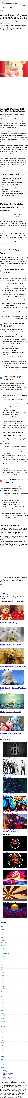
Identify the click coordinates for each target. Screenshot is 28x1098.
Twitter (1, 597)
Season (2, 1051)
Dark (2, 969)
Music (2, 1024)
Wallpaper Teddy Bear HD (10, 712)
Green (2, 999)
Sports (2, 1056)
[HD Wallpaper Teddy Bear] (14, 69)
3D (2, 926)
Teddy (4, 593)
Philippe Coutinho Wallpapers (11, 831)
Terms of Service (7, 1078)
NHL (2, 1032)
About (4, 1070)
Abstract (3, 929)
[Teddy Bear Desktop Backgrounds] (12, 663)
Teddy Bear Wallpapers (16, 21)
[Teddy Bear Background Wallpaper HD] (12, 684)
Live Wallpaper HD (23, 5)
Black (2, 948)
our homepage (20, 162)
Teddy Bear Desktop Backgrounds (13, 666)
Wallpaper (5, 594)
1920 (4, 589)
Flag (2, 980)
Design (2, 972)
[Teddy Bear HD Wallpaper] (12, 619)
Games (2, 994)
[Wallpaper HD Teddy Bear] (12, 641)
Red (2, 1048)
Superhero (3, 1059)
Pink (2, 1037)
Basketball (3, 945)
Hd (3, 591)
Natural (3, 1026)
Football (6, 759)
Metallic (3, 1013)
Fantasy (3, 978)
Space (2, 1053)
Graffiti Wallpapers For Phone (11, 813)
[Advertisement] (14, 46)
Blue (2, 951)
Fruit (2, 991)
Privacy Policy (6, 1074)
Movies (3, 1021)
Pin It (23, 597)
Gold (2, 997)
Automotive (4, 942)
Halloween (3, 1002)
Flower (2, 983)
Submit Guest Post (7, 7)
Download (2, 598)
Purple (2, 1043)
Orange (3, 1034)
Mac (2, 1010)
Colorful (3, 959)
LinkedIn (19, 597)
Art (2, 937)
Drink (2, 975)
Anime (2, 934)
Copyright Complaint (8, 1073)
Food (2, 986)
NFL (2, 1029)
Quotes (2, 1045)
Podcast (3, 1040)
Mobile (2, 1015)
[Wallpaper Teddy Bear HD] (12, 708)
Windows (3, 1064)
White (2, 1061)
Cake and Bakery (5, 953)
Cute (2, 967)
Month (2, 1018)
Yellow (2, 1067)
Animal (3, 932)
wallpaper (15, 131)
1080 (4, 587)
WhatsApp (10, 597)
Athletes (3, 940)
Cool (2, 964)
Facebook (5, 597)
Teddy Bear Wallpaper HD (10, 733)
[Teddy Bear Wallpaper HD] (12, 730)
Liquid (2, 1007)
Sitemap (5, 1075)
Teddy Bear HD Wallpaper (10, 623)
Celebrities (3, 956)
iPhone (6, 795)
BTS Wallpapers (8, 777)
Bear (4, 590)
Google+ (15, 597)
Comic (2, 961)
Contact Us (5, 1071)
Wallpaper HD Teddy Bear (10, 645)
